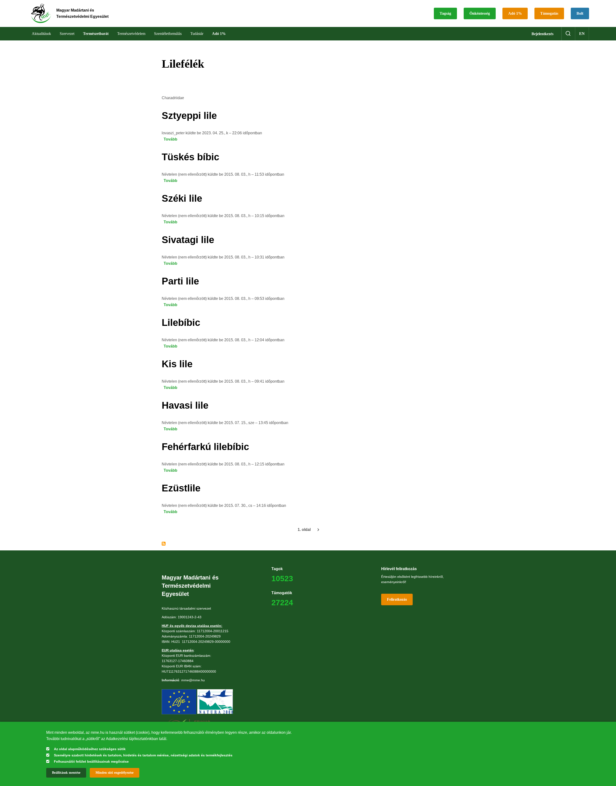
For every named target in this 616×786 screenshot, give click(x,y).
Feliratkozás (397, 599)
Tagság (445, 13)
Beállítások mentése (66, 772)
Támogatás (549, 13)
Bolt (580, 13)
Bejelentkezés (542, 34)
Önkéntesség (479, 13)
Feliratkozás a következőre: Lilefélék (164, 544)
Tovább (170, 139)
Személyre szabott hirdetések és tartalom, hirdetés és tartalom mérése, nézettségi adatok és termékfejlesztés (143, 755)
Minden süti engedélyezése (115, 772)
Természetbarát (96, 34)
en (582, 34)
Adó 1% (515, 13)
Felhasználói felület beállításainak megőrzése (91, 761)
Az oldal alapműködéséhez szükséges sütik (90, 749)
